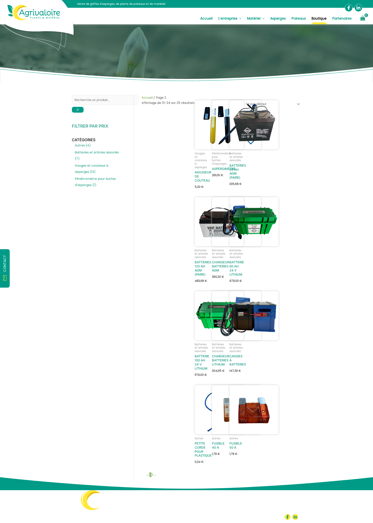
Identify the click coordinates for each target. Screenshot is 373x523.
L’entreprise (227, 19)
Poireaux (299, 19)
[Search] (78, 110)
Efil (273, 517)
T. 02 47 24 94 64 (119, 513)
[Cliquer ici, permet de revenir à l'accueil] (87, 504)
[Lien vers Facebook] (349, 8)
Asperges (278, 19)
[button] (239, 18)
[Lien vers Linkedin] (358, 8)
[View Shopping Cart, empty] (362, 18)
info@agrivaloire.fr (120, 517)
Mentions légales (237, 517)
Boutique (319, 19)
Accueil (206, 19)
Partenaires (342, 19)
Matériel (254, 19)
